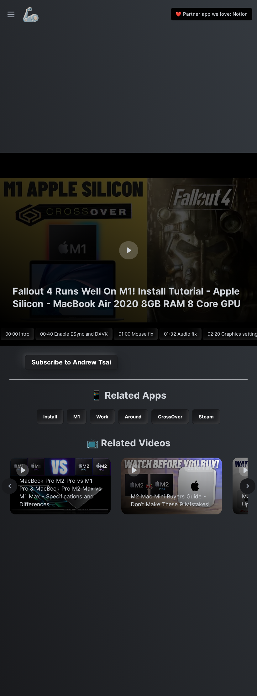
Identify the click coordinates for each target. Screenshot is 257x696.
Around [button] (133, 417)
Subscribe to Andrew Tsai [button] (71, 362)
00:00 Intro (17, 334)
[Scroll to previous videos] (9, 486)
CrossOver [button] (170, 417)
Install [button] (50, 417)
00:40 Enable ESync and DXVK (74, 334)
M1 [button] (76, 417)
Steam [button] (206, 417)
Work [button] (102, 417)
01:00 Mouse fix (135, 334)
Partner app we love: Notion (212, 14)
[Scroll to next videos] (247, 486)
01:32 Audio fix (180, 334)
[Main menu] (11, 14)
